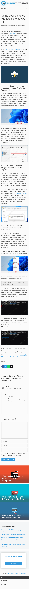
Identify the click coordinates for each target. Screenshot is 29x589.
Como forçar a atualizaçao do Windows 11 (13, 537)
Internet (4, 581)
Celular (3, 584)
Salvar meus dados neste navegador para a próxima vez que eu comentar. (15, 454)
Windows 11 (11, 33)
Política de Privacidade (20, 573)
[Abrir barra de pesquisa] (27, 9)
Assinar (13, 563)
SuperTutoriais (10, 573)
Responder (6, 411)
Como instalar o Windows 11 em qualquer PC (14, 534)
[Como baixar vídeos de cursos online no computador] (14, 482)
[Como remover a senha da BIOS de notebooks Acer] (14, 501)
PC (4, 361)
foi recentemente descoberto (14, 49)
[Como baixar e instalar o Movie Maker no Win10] (14, 519)
